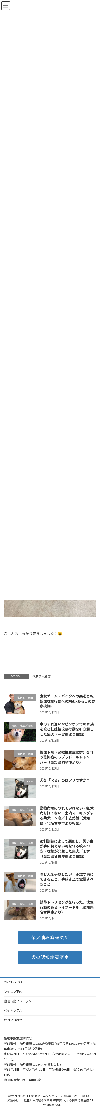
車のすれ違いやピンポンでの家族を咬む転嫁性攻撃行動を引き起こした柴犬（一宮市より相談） (67, 729)
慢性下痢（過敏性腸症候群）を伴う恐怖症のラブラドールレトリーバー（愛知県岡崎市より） (67, 757)
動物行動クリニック (18, 1001)
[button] (50, 937)
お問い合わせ (13, 1020)
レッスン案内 (13, 992)
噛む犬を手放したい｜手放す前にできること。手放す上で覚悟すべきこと (67, 879)
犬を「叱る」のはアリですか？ (65, 780)
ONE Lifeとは (13, 982)
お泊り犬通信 (41, 676)
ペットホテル (13, 1011)
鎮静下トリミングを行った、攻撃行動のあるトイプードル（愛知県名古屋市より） (67, 907)
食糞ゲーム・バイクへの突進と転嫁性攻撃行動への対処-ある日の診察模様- (67, 701)
